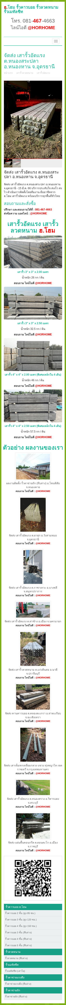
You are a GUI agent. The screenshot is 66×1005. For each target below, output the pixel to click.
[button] (33, 878)
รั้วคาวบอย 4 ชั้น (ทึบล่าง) (18, 939)
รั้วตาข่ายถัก (13, 990)
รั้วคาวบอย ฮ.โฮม (16, 907)
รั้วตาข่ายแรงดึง (15, 977)
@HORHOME (38, 213)
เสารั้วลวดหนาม (24, 73)
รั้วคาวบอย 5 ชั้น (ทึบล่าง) (18, 945)
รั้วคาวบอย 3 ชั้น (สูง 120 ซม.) (21, 919)
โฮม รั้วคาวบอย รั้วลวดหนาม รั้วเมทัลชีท (31, 9)
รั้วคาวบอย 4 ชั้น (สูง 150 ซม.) (21, 926)
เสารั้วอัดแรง (43, 73)
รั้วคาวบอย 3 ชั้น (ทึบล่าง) (18, 932)
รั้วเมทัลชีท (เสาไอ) (15, 971)
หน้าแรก (8, 73)
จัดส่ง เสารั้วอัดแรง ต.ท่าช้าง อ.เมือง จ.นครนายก (33, 621)
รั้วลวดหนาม (13, 951)
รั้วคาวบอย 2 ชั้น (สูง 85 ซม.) (20, 913)
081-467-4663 (43, 209)
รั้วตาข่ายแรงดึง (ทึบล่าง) (18, 983)
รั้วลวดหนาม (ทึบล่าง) (16, 958)
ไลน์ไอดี (33, 27)
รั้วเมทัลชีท (12, 964)
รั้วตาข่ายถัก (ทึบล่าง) (16, 996)
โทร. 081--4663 (33, 21)
